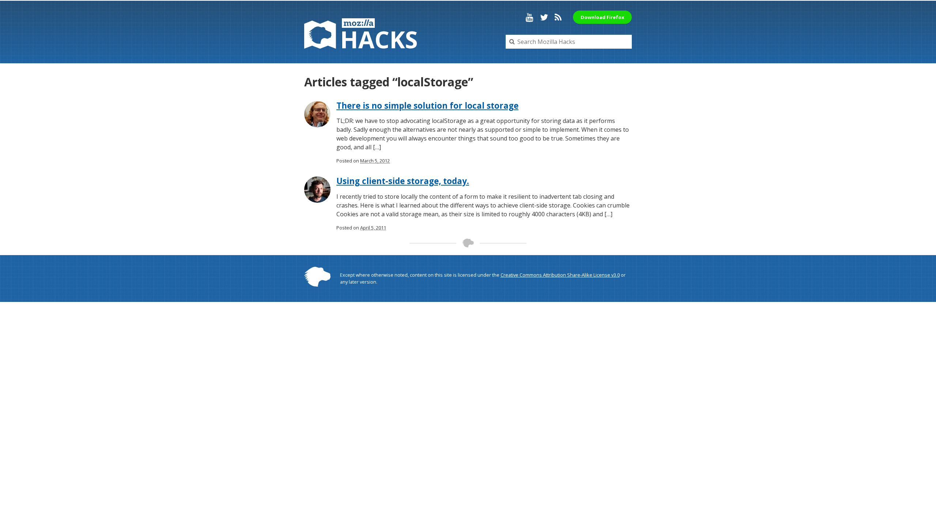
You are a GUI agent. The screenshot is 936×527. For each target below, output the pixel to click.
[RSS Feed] (558, 17)
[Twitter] (544, 17)
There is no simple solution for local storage (427, 105)
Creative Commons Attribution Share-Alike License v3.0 (560, 275)
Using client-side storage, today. (402, 181)
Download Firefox (602, 17)
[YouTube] (529, 17)
